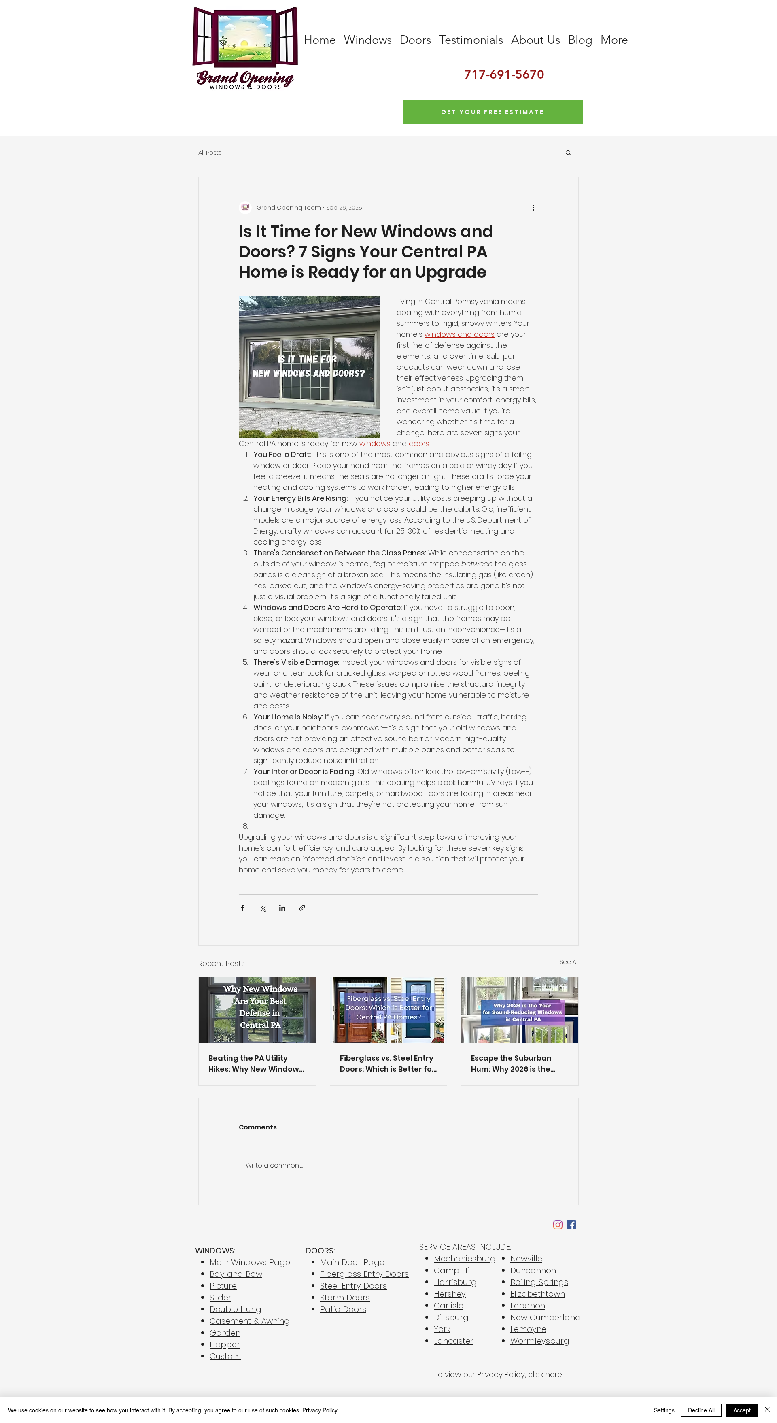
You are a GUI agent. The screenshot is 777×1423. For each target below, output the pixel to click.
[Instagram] (558, 1224)
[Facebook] (571, 1224)
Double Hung (235, 1309)
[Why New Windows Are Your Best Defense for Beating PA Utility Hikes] (257, 1010)
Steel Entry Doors (353, 1285)
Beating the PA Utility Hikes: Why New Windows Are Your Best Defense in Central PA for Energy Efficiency (255, 1063)
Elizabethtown (537, 1294)
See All (569, 962)
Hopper (225, 1344)
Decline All (701, 1410)
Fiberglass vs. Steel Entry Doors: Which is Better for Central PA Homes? (387, 1063)
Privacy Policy (320, 1410)
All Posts (210, 152)
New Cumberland (545, 1317)
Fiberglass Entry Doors (364, 1274)
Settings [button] (664, 1410)
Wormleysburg (539, 1340)
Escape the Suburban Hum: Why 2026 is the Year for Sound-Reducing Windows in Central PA (519, 1063)
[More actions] (533, 208)
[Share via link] (302, 908)
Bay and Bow (236, 1274)
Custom (225, 1356)
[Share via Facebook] (242, 908)
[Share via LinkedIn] (282, 908)
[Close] (767, 1410)
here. (554, 1374)
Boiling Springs (539, 1282)
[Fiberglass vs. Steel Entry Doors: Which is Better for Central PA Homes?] (388, 1010)
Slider (220, 1297)
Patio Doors (343, 1309)
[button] (568, 152)
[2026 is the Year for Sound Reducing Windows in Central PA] (519, 1010)
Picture (223, 1285)
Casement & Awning (250, 1321)
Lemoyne (528, 1329)
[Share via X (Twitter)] (262, 908)
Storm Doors (345, 1297)
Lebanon (527, 1305)
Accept (742, 1410)
